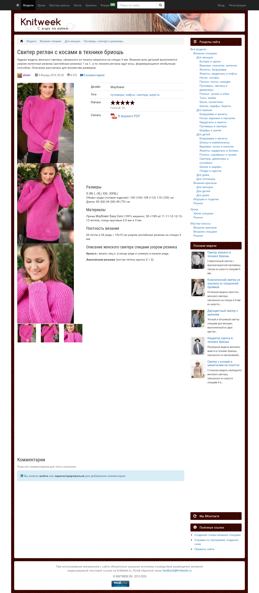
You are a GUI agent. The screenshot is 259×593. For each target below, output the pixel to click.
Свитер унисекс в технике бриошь (219, 254)
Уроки (41, 5)
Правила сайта (204, 549)
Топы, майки (208, 98)
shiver (27, 75)
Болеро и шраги (210, 61)
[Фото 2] (45, 283)
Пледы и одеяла (210, 171)
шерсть (154, 94)
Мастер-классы (59, 5)
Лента (78, 5)
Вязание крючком (205, 183)
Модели (28, 5)
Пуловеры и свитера (213, 126)
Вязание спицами (50, 41)
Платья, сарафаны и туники (218, 154)
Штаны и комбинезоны (215, 142)
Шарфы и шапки (210, 130)
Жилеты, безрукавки (213, 69)
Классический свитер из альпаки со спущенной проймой (223, 283)
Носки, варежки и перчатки (217, 118)
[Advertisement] (137, 153)
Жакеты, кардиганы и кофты (218, 73)
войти (43, 476)
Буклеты (91, 5)
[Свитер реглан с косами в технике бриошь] (45, 123)
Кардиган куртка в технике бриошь (220, 340)
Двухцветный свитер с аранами (222, 312)
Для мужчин (204, 110)
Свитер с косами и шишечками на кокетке (223, 363)
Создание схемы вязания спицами (217, 535)
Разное (198, 203)
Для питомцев (205, 179)
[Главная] (21, 41)
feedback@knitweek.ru (177, 570)
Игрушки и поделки (206, 199)
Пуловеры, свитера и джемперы (103, 41)
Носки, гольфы (209, 77)
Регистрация (237, 5)
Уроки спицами (203, 213)
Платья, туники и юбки (214, 94)
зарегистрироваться (69, 476)
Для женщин (72, 41)
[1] (160, 5)
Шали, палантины (211, 102)
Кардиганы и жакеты (213, 122)
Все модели (198, 49)
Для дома (202, 175)
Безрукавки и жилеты (213, 114)
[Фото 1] (45, 203)
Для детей (203, 134)
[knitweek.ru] (45, 22)
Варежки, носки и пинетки (217, 146)
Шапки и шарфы (210, 167)
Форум (107, 5)
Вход (221, 5)
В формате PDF (129, 116)
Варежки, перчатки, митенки (218, 65)
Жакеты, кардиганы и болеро (219, 150)
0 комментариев (94, 75)
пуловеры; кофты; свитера (129, 94)
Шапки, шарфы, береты (215, 106)
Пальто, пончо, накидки (215, 81)
